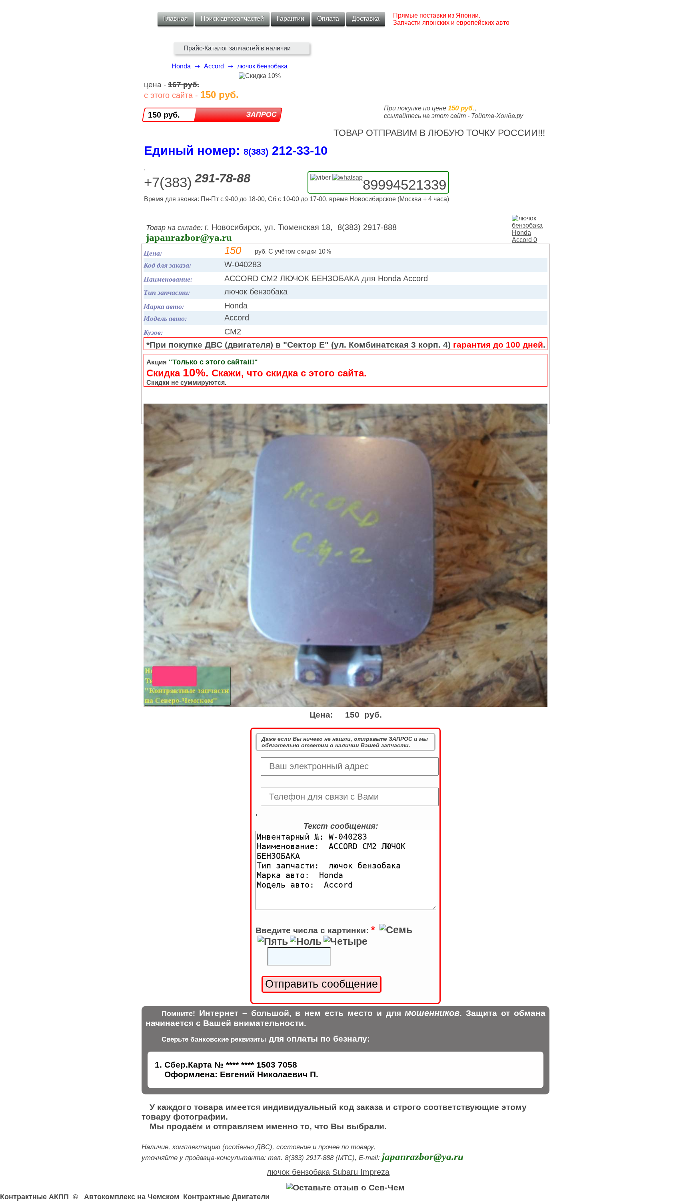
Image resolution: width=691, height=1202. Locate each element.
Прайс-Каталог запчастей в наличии (237, 48)
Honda (181, 66)
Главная (175, 18)
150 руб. (164, 114)
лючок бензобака (262, 66)
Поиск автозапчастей (232, 18)
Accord (214, 66)
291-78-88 (222, 178)
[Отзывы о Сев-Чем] (345, 1187)
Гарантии (290, 18)
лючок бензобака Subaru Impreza (328, 1172)
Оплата (328, 18)
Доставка (365, 18)
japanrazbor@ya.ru (189, 237)
